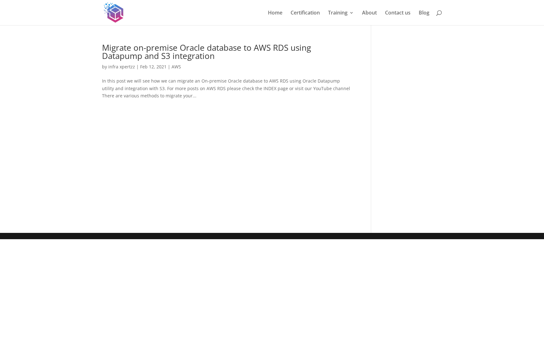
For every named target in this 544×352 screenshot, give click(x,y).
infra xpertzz (121, 67)
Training (338, 13)
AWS (176, 67)
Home (275, 13)
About (369, 13)
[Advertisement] (227, 162)
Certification (305, 13)
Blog (424, 13)
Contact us (398, 13)
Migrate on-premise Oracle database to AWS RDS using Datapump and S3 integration (206, 51)
